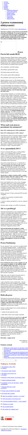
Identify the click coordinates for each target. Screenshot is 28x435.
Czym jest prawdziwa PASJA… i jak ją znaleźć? (14, 401)
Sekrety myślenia (11, 14)
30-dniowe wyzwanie (7, 404)
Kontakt (6, 7)
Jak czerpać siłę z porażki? (8, 393)
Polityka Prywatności (6, 430)
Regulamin (23, 429)
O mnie (5, 4)
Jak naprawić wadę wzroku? (9, 370)
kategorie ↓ (6, 9)
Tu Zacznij (6, 3)
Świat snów (10, 16)
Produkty (6, 6)
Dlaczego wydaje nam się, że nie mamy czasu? (13, 377)
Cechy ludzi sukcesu (12, 11)
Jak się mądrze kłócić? (7, 406)
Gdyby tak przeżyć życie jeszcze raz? (11, 398)
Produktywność (11, 13)
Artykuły (6, 2)
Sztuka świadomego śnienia (8, 380)
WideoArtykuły (10, 18)
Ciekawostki (10, 17)
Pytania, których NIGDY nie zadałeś (11, 391)
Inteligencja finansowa (12, 10)
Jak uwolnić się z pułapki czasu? (10, 409)
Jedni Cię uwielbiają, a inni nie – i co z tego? (13, 396)
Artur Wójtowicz (22, 29)
